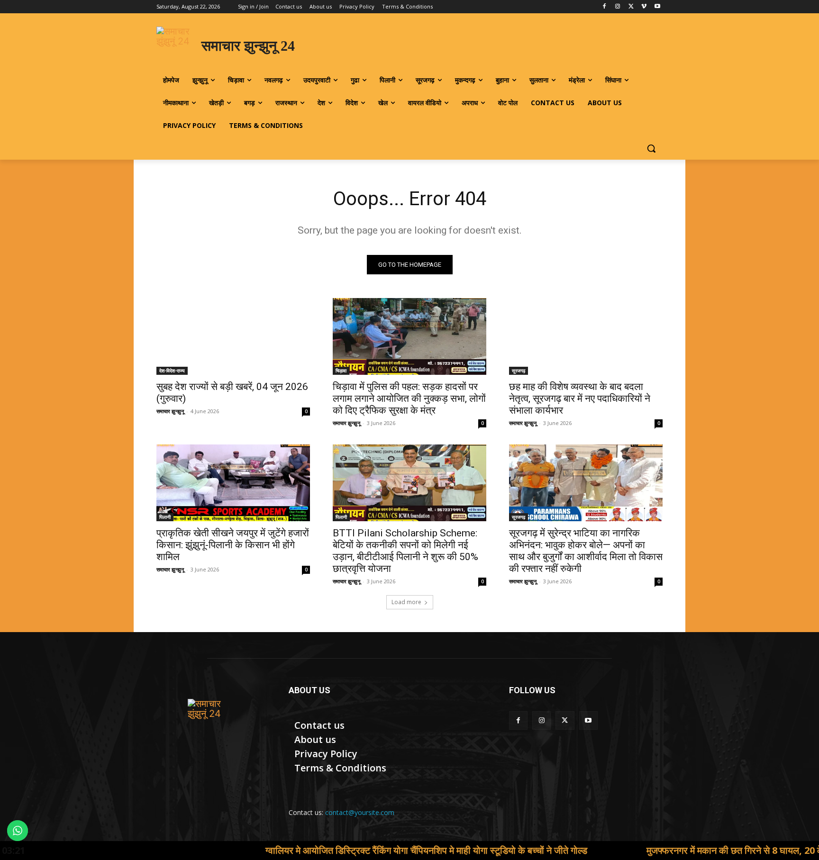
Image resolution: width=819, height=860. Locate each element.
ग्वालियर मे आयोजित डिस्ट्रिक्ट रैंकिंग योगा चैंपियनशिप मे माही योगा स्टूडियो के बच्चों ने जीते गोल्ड (366, 850)
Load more (406, 602)
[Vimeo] (643, 6)
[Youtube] (657, 6)
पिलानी (165, 517)
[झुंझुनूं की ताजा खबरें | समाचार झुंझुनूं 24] (211, 722)
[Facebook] (604, 6)
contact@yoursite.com (359, 812)
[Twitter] (631, 6)
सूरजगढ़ (518, 370)
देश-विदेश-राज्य (172, 370)
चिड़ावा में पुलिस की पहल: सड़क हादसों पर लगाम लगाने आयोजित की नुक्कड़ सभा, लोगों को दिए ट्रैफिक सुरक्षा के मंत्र (409, 398)
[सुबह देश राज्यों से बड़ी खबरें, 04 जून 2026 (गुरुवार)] (233, 336)
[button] (651, 148)
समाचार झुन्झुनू (170, 411)
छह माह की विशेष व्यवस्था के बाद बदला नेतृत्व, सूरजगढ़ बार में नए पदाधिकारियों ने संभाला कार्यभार (579, 398)
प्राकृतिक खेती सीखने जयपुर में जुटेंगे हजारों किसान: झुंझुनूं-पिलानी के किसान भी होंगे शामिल (232, 544)
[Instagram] (617, 6)
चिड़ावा (341, 370)
